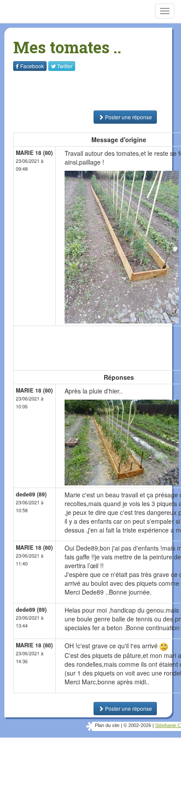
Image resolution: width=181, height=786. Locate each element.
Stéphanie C (168, 725)
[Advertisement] (68, 90)
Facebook (32, 66)
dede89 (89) (31, 494)
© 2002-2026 (137, 725)
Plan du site (107, 725)
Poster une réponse (128, 117)
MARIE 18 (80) (34, 153)
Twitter (64, 66)
